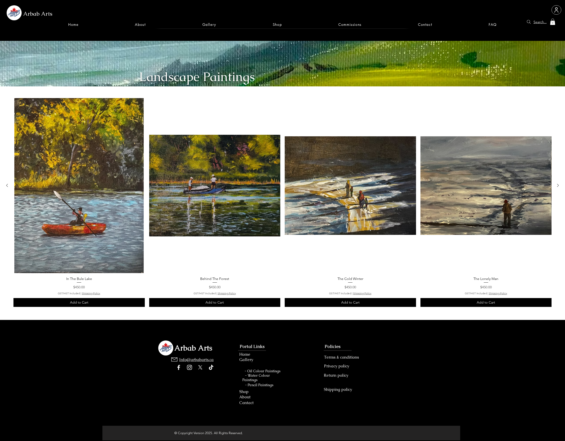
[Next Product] (558, 185)
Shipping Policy (91, 293)
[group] (282, 202)
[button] (552, 22)
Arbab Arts (37, 13)
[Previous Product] (7, 185)
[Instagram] (189, 367)
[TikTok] (211, 367)
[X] (200, 367)
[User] (556, 10)
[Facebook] (178, 367)
